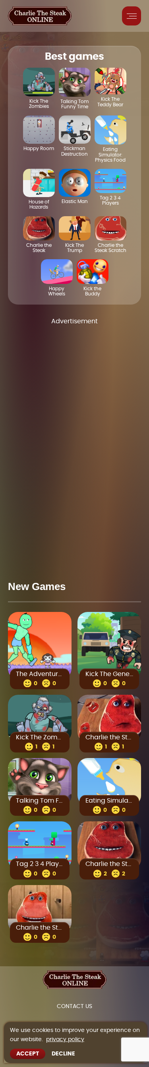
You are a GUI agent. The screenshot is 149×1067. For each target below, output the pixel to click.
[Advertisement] (74, 445)
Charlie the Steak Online (109, 737)
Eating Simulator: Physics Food (109, 800)
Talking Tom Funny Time (40, 800)
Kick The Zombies (40, 737)
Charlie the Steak (109, 864)
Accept (27, 1054)
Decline (63, 1054)
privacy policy (65, 1039)
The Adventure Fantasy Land (40, 674)
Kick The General (109, 674)
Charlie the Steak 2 (40, 927)
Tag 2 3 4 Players (40, 864)
